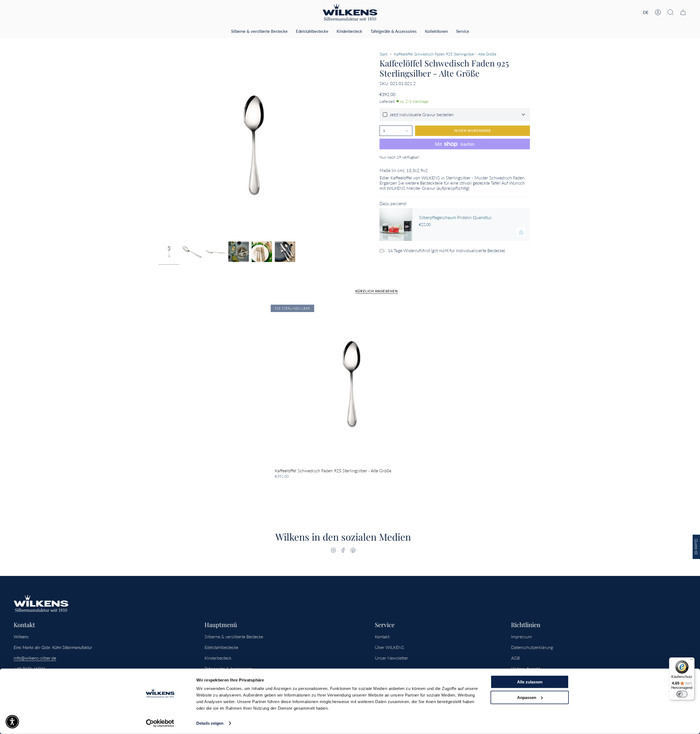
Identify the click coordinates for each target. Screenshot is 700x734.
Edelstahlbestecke (221, 647)
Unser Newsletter (391, 657)
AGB (515, 657)
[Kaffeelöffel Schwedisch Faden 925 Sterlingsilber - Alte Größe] (350, 384)
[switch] (681, 694)
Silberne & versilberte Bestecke (234, 636)
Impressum (521, 636)
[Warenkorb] (683, 12)
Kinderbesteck (218, 657)
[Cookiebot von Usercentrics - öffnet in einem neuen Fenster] (160, 723)
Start (383, 54)
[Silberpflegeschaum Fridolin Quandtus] (396, 224)
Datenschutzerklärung (532, 647)
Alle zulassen (529, 682)
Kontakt (382, 636)
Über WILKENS (389, 647)
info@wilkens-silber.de (35, 657)
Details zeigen (209, 723)
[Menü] (691, 660)
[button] (670, 12)
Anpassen (526, 697)
